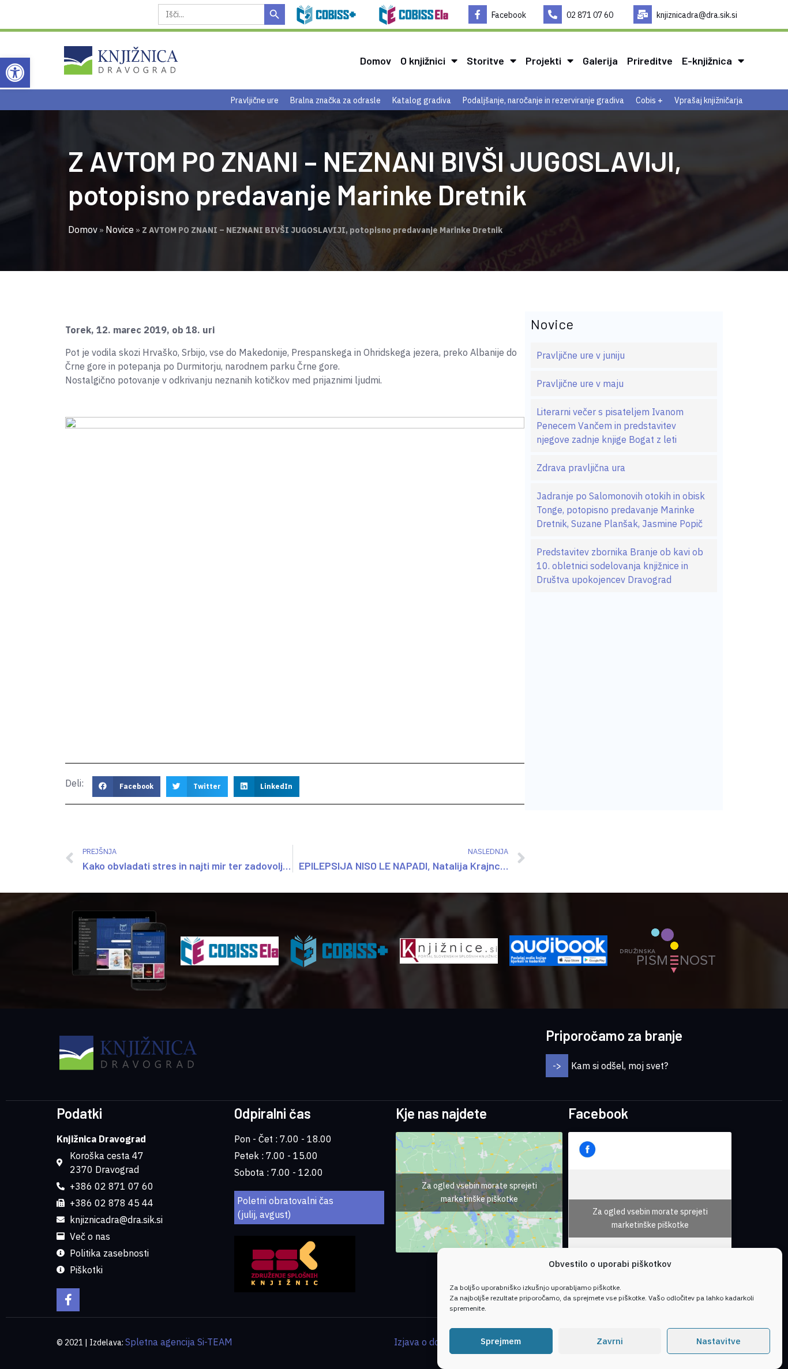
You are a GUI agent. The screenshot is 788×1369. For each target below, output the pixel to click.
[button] (126, 786)
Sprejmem (501, 1341)
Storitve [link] (485, 60)
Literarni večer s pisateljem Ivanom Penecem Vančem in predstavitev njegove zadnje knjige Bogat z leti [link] (610, 425)
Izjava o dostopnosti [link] (436, 1342)
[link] (15, 73)
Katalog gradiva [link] (421, 100)
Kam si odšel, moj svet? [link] (619, 1065)
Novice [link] (120, 229)
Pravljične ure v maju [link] (580, 383)
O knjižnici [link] (422, 60)
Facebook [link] (508, 15)
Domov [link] (375, 60)
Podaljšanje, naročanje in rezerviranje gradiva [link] (543, 100)
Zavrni (609, 1341)
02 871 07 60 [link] (589, 15)
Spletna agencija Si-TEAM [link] (178, 1342)
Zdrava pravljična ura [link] (580, 467)
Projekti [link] (543, 60)
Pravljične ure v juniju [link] (580, 355)
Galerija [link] (600, 60)
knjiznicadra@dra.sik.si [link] (696, 15)
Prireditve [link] (650, 60)
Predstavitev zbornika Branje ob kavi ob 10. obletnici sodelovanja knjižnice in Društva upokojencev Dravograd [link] (619, 565)
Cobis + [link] (649, 100)
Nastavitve (718, 1341)
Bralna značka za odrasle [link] (335, 100)
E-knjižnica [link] (707, 60)
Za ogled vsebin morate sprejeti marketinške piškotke (479, 1192)
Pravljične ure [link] (255, 100)
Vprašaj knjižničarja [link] (708, 100)
